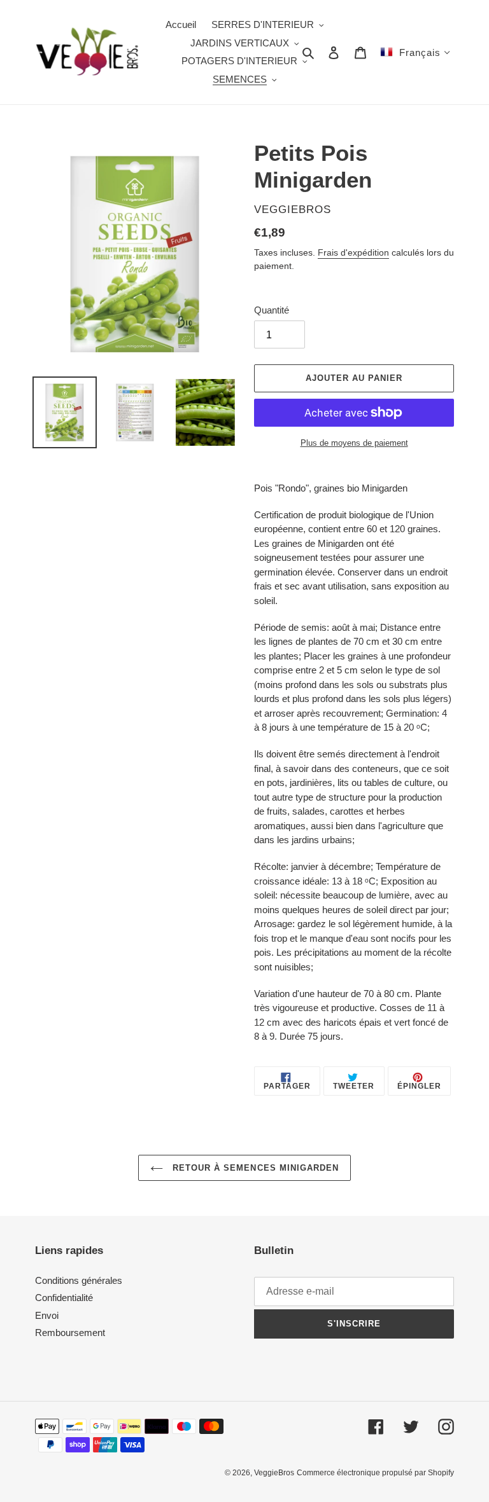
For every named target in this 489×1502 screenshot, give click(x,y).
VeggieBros (274, 1472)
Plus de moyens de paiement (354, 443)
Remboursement (70, 1332)
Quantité (271, 310)
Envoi (47, 1315)
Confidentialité (64, 1297)
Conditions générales (78, 1280)
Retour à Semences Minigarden (254, 1168)
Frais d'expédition (353, 252)
